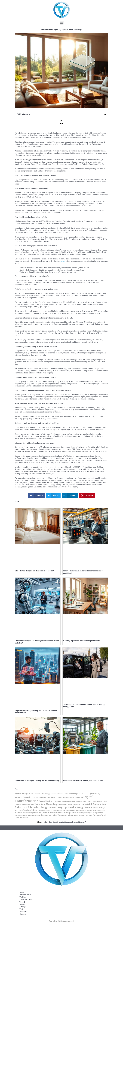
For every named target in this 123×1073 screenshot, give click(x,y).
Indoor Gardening (74, 804)
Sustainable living (49, 815)
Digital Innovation (76, 797)
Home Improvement (56, 804)
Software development (79, 813)
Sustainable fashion (33, 815)
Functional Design (85, 801)
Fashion (22, 897)
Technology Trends (99, 815)
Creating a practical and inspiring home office (81, 641)
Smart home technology (59, 812)
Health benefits (97, 801)
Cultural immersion (82, 794)
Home (21, 892)
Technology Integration (85, 815)
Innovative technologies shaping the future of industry (37, 780)
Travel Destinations (21, 817)
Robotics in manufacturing (24, 813)
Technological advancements (68, 815)
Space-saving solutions (95, 813)
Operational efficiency (43, 810)
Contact (22, 914)
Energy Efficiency (46, 801)
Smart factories (40, 812)
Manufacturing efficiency (28, 810)
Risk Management (99, 810)
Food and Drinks (26, 900)
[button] (62, 23)
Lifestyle (22, 907)
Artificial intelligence (22, 794)
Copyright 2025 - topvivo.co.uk (61, 921)
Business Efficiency (56, 794)
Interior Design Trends (80, 807)
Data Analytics (52, 797)
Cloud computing (70, 794)
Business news (25, 895)
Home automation (28, 804)
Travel (22, 902)
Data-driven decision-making (34, 797)
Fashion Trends (73, 801)
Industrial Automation (93, 804)
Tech (21, 909)
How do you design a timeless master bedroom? (34, 571)
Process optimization (58, 810)
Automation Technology (40, 794)
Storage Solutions (21, 815)
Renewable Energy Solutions (84, 810)
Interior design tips (58, 807)
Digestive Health (63, 797)
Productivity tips (70, 810)
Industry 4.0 (22, 807)
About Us (23, 912)
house (63, 261)
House (39, 822)
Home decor (40, 804)
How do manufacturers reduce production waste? (83, 780)
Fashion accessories (61, 801)
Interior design (39, 807)
